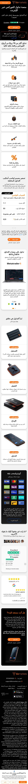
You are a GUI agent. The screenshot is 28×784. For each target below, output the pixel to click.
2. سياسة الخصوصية (22, 686)
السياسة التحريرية (21, 688)
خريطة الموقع (11, 688)
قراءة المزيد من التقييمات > (18, 600)
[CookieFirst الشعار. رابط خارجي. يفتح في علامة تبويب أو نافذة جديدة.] (14, 771)
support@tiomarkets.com (13, 681)
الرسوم (20, 234)
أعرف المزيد (14, 520)
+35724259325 (10, 678)
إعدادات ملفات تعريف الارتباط (8, 686)
